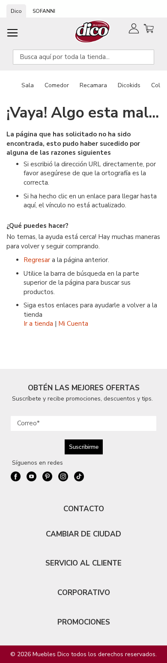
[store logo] (93, 31)
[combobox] (83, 57)
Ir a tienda (38, 323)
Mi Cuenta (73, 323)
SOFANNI (44, 11)
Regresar (37, 260)
